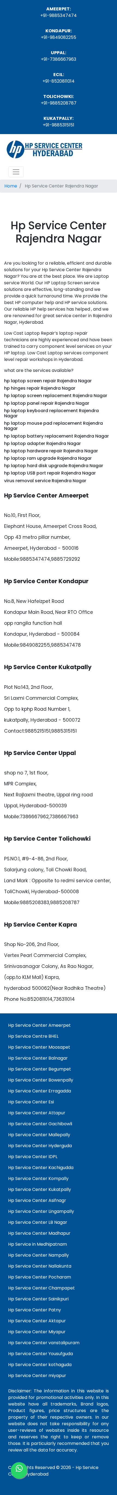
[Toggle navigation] (16, 171)
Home (10, 186)
